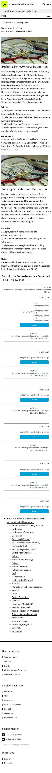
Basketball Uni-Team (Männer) (26, 542)
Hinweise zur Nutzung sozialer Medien (15, 745)
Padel (14, 593)
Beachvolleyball (19, 545)
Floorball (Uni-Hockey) (22, 559)
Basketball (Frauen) (21, 539)
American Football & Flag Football (27, 525)
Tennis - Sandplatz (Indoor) (24, 614)
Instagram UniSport (14, 739)
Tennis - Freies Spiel (21, 607)
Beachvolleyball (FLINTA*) (24, 549)
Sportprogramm (21, 22)
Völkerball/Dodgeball (22, 624)
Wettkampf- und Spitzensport (16, 670)
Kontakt (7, 709)
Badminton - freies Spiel (23, 532)
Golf (14, 573)
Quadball (16, 600)
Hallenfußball (18, 576)
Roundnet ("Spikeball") (22, 603)
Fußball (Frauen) (19, 566)
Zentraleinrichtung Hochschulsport (19, 11)
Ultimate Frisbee (19, 620)
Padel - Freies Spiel (20, 597)
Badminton (17, 528)
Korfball (15, 590)
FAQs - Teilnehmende (12, 704)
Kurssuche (17, 631)
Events (7, 666)
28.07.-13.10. (44, 389)
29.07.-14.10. (44, 463)
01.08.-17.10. (44, 501)
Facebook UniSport (13, 734)
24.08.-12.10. (44, 352)
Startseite (7, 22)
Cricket (15, 556)
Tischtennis (17, 617)
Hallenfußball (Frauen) (22, 580)
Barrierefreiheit (10, 717)
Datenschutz (9, 700)
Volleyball (16, 627)
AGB (6, 696)
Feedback (8, 763)
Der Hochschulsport (12, 674)
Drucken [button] (7, 758)
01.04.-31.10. (44, 297)
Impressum (8, 713)
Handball (16, 583)
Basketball (17, 535)
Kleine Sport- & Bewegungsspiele (27, 586)
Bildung (7, 661)
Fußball (15, 563)
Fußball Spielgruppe (21, 569)
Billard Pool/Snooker (21, 552)
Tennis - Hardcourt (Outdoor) (25, 610)
